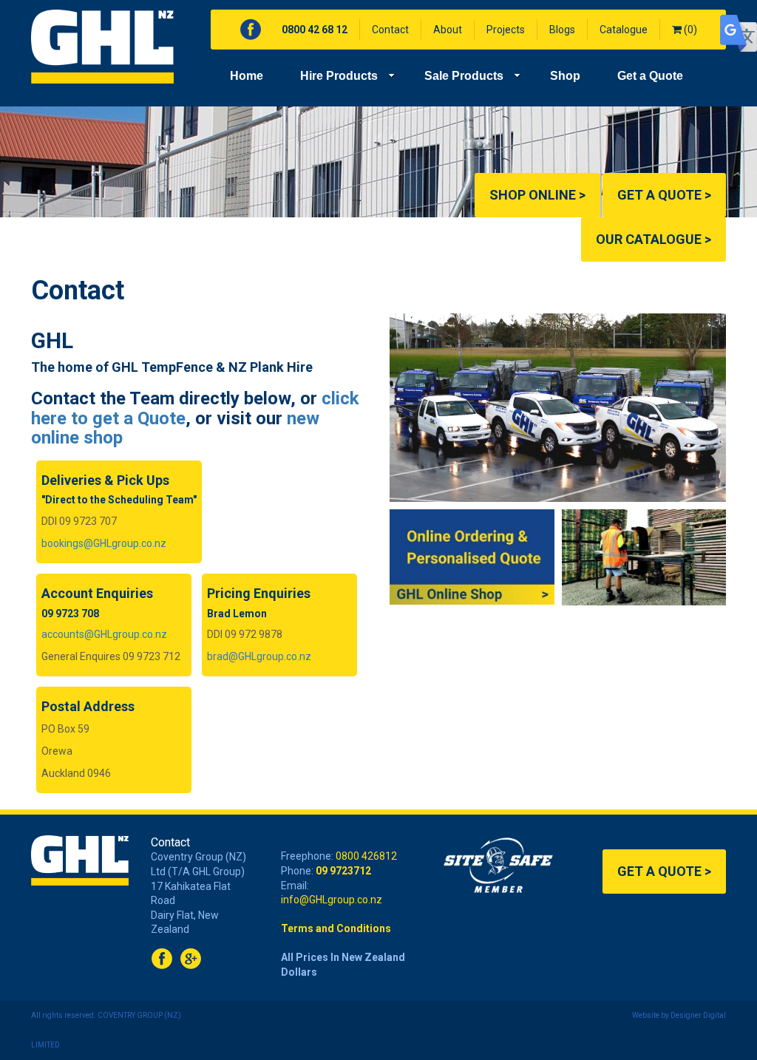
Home (246, 75)
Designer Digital (698, 1015)
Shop (565, 75)
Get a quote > (664, 871)
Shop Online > (537, 195)
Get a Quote (650, 75)
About (447, 29)
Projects (505, 29)
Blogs (562, 29)
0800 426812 (366, 856)
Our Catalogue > (653, 239)
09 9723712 (343, 871)
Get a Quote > (664, 195)
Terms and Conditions (336, 928)
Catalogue (624, 29)
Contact (390, 29)
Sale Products (463, 75)
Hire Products (339, 75)
